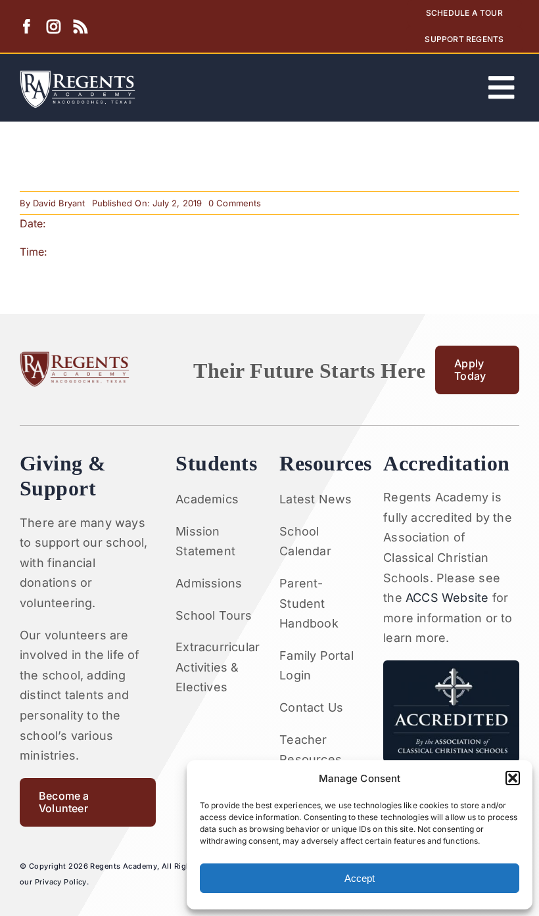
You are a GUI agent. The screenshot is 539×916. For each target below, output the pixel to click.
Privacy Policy (61, 881)
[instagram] (53, 27)
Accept (359, 878)
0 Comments (234, 203)
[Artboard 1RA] (77, 75)
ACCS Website (447, 598)
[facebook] (27, 27)
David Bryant (59, 203)
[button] (512, 778)
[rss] (80, 27)
